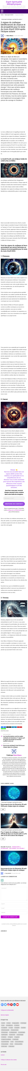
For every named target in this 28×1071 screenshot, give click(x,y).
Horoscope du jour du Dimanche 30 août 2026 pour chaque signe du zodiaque (13, 805)
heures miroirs (15, 1030)
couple (11, 1027)
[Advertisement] (14, 947)
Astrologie (5, 730)
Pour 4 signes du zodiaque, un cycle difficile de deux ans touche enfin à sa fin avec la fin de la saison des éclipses (14, 833)
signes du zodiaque (6, 1039)
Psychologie (20, 1034)
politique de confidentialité (14, 510)
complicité (4, 1027)
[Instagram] (8, 1004)
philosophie (4, 1034)
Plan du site (3, 1064)
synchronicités (5, 1041)
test (12, 1041)
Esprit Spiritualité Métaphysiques (14, 3)
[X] (8, 727)
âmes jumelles (19, 1044)
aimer (3, 1023)
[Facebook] (3, 727)
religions (11, 1037)
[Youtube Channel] (17, 1004)
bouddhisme (10, 1025)
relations (4, 1037)
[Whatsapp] (3, 728)
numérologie (22, 1032)
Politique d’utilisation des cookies (9, 1059)
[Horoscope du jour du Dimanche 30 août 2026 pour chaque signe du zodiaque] (14, 793)
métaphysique (13, 1032)
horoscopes (5, 1032)
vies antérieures (19, 1041)
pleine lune (12, 1034)
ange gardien (16, 1023)
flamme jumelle (5, 1030)
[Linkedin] (14, 727)
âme (12, 1044)
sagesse (17, 1037)
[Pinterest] (19, 727)
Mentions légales (5, 1015)
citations (17, 1025)
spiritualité (16, 1039)
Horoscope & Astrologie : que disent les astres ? (11, 802)
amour (9, 1023)
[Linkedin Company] (14, 1004)
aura (3, 1025)
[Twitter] (5, 1004)
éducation (12, 1046)
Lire (3, 809)
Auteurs (3, 1055)
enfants (23, 1027)
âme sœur (4, 1046)
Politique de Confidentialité (7, 1010)
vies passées (5, 1044)
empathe (17, 1027)
